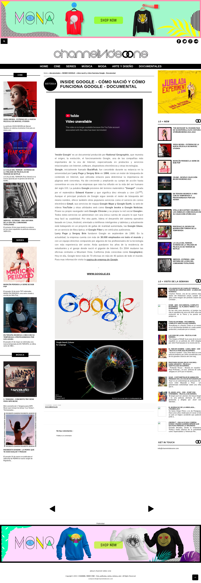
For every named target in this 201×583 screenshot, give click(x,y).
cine (20, 75)
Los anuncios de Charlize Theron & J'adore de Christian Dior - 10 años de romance (185, 290)
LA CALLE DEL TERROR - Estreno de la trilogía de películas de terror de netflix (19, 172)
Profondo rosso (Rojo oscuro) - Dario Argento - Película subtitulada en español (183, 364)
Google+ (190, 41)
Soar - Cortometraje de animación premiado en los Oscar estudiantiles (185, 378)
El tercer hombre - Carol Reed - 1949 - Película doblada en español (184, 349)
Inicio (46, 73)
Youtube (196, 41)
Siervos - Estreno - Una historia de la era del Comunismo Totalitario (18, 223)
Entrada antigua (150, 508)
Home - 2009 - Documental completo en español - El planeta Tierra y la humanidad (184, 306)
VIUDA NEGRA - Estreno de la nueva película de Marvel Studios (19, 120)
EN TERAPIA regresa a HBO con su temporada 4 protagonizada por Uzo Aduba (19, 337)
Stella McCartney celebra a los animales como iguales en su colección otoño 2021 (187, 212)
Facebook (179, 41)
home (44, 66)
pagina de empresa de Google (102, 259)
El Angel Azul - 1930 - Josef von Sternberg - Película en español (183, 393)
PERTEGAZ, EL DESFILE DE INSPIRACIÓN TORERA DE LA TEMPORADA (184, 228)
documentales (51, 407)
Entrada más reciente (52, 508)
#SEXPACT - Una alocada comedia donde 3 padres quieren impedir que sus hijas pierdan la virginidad (184, 424)
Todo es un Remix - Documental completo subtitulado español (182, 322)
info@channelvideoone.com (168, 448)
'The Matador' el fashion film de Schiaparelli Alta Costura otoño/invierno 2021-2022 (187, 130)
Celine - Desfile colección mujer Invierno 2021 (185, 178)
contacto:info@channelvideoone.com (100, 579)
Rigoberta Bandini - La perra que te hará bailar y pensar (18, 451)
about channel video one (100, 571)
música (20, 355)
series (20, 240)
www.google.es (98, 273)
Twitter (184, 41)
